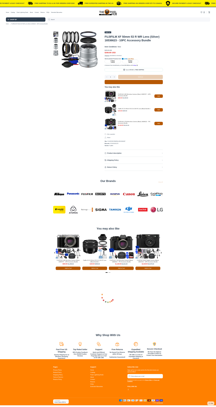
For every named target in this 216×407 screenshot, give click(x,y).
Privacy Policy (57, 370)
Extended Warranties (96, 386)
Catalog (92, 372)
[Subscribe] (161, 376)
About (92, 377)
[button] (201, 12)
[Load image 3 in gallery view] (56, 46)
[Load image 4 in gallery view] (56, 53)
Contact (92, 379)
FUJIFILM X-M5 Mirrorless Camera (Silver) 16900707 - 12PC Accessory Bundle (134, 95)
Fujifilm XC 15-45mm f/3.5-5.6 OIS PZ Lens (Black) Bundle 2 (134, 108)
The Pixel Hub (159, 402)
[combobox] (128, 19)
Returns (92, 382)
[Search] (48, 19)
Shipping (107, 55)
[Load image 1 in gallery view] (56, 34)
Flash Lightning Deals (96, 374)
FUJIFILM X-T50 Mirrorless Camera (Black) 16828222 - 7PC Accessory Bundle (134, 122)
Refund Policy (57, 372)
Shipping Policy (58, 374)
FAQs (92, 384)
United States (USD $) (60, 402)
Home (7, 23)
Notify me (134, 82)
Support (98, 349)
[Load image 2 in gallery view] (56, 40)
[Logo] (108, 12)
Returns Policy (57, 379)
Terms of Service (58, 377)
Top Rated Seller (80, 349)
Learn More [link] (131, 58)
